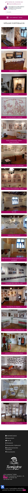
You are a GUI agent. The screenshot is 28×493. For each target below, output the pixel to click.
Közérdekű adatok (11, 435)
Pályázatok (9, 443)
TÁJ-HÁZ (14, 212)
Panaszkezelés (10, 452)
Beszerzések (10, 438)
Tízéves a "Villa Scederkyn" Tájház (14, 188)
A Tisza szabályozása (14, 47)
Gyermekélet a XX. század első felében (14, 376)
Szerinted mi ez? (14, 94)
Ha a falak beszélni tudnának (14, 117)
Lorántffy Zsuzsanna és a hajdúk (14, 353)
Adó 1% (9, 440)
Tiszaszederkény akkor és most (14, 283)
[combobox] (14, 12)
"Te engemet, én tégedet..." (14, 306)
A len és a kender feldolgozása (14, 423)
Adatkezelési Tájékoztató (13, 445)
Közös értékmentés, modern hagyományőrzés (14, 141)
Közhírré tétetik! (14, 71)
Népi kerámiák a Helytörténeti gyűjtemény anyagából (14, 259)
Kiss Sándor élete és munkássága (14, 165)
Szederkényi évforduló (14, 235)
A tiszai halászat (14, 400)
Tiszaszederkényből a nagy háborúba (14, 330)
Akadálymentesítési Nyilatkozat (11, 448)
